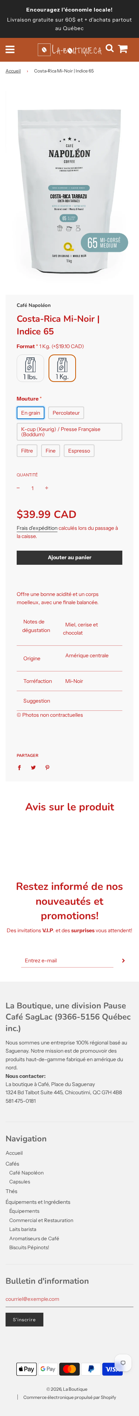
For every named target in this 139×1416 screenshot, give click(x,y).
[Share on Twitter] (33, 767)
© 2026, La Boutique (66, 1389)
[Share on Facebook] (21, 767)
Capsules (19, 1182)
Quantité (27, 474)
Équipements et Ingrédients (38, 1202)
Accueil (13, 71)
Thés (11, 1191)
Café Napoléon (34, 305)
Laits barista (22, 1229)
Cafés (12, 1163)
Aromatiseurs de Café (34, 1238)
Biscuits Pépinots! (29, 1247)
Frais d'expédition (37, 528)
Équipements (24, 1211)
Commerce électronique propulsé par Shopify (69, 1397)
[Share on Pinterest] (47, 767)
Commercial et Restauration (41, 1220)
